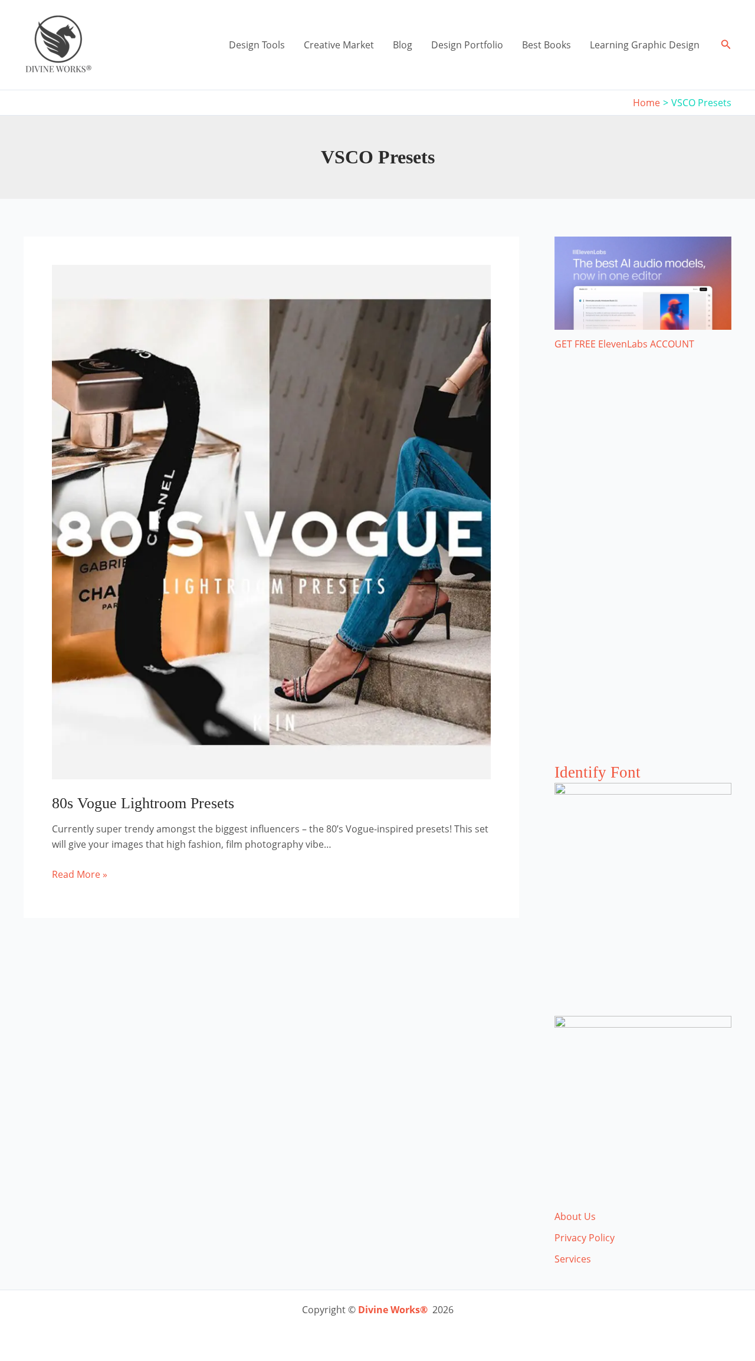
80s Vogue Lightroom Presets (143, 803)
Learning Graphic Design (645, 44)
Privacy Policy (584, 1237)
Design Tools (257, 44)
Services (572, 1258)
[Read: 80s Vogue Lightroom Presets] (271, 520)
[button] (726, 45)
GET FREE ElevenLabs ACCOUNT (624, 343)
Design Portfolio (467, 44)
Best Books (546, 44)
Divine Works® (393, 1309)
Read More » (79, 874)
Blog (402, 44)
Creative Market (339, 44)
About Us (575, 1216)
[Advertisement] (642, 569)
